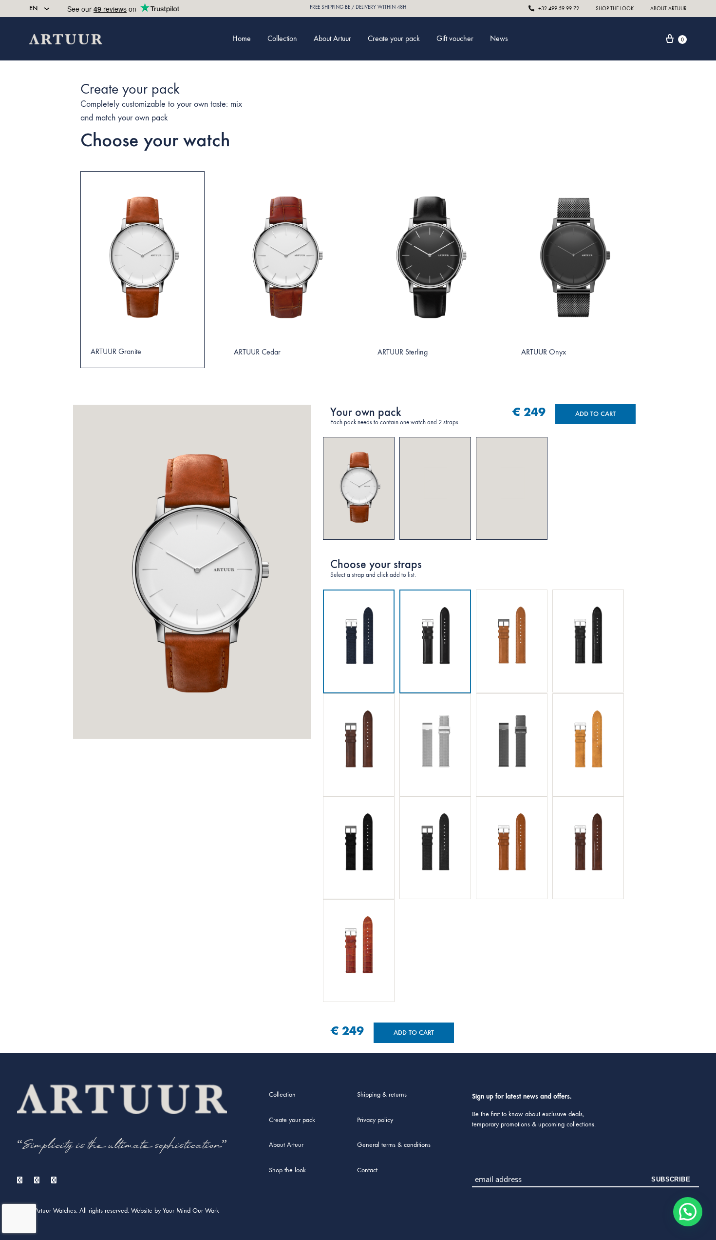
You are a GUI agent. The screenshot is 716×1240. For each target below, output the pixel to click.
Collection (282, 38)
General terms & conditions (394, 1145)
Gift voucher (454, 38)
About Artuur (332, 38)
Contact (367, 1170)
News (499, 38)
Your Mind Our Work (191, 1210)
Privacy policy (375, 1120)
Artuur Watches (55, 1210)
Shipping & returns (382, 1094)
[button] (687, 1211)
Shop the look (287, 1170)
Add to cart (595, 414)
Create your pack (394, 38)
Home (241, 38)
